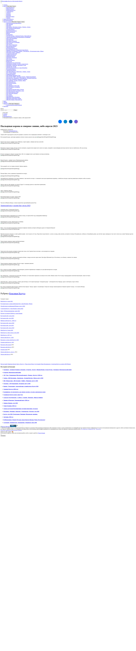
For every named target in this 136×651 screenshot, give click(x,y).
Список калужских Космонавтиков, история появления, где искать (20, 408)
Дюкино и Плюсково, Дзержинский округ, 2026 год (16, 400)
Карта (4, 101)
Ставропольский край (11, 53)
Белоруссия (9, 61)
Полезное (8, 15)
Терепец (8, 17)
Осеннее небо (4, 349)
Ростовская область (11, 69)
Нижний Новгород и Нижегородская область (17, 50)
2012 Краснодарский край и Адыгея (15, 89)
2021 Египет (9, 43)
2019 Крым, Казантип (11, 57)
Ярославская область (11, 46)
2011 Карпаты (9, 95)
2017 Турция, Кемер (11, 73)
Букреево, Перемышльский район (12, 372)
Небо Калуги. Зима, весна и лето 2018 (10, 332)
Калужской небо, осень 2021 (7, 315)
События (8, 12)
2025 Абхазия (9, 24)
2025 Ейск (8, 25)
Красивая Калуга (10, 7)
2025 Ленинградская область (13, 28)
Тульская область (10, 29)
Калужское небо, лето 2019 (7, 325)
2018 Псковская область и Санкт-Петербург (16, 67)
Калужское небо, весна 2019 (7, 327)
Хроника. (8, 14)
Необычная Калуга (10, 10)
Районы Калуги (10, 9)
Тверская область (10, 47)
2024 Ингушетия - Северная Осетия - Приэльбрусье (18, 36)
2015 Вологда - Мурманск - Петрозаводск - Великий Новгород (21, 78)
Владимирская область (11, 48)
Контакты (5, 106)
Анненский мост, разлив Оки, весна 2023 (15, 205)
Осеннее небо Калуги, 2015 (7, 342)
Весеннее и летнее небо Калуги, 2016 (10, 340)
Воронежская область (11, 30)
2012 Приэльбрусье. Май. (12, 92)
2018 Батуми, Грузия (11, 66)
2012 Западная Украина (12, 93)
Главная (5, 4)
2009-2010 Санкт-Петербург (13, 97)
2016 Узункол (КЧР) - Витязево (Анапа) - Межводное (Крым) (21, 76)
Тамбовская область (11, 55)
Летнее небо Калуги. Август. (8, 352)
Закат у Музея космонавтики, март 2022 (10, 311)
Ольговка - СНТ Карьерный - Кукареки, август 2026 (16, 383)
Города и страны (7, 21)
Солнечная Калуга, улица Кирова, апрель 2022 (12, 308)
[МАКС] (76, 121)
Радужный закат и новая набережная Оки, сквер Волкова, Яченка (16, 303)
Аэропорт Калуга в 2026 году (10, 389)
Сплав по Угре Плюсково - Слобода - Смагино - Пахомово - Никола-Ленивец (23, 397)
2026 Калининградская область (13, 23)
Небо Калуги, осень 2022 (7, 301)
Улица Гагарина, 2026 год (9, 405)
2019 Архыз (9, 58)
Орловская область (10, 74)
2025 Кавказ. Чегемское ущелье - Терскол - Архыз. (18, 27)
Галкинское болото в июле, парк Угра (13, 394)
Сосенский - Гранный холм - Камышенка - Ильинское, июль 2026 (20, 422)
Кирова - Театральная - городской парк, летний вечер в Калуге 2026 (20, 386)
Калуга (5, 6)
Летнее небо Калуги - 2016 (7, 337)
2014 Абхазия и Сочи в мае (12, 85)
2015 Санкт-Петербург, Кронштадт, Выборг (16, 79)
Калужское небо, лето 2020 (7, 318)
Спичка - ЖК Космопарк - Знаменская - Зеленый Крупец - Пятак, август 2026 (23, 378)
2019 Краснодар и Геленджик (13, 62)
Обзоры (5, 102)
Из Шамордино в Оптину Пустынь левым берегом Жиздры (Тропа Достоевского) (24, 419)
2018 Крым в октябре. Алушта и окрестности (17, 64)
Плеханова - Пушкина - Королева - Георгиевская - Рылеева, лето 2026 (21, 411)
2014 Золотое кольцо (11, 83)
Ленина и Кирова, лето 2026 (10, 403)
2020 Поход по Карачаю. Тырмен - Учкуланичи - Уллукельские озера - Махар (24, 51)
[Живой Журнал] (70, 121)
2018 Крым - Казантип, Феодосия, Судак (16, 65)
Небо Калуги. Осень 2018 (7, 330)
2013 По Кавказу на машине (13, 87)
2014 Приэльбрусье (11, 81)
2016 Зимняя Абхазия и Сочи (13, 75)
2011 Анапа (9, 94)
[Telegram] (65, 121)
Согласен (3, 435)
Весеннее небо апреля (6, 344)
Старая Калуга (9, 11)
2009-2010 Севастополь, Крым (13, 98)
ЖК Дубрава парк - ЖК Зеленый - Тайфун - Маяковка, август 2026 (20, 380)
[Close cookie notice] (1, 434)
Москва (8, 33)
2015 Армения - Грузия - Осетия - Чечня (16, 80)
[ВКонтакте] (60, 121)
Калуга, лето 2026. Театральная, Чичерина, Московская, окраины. (20, 414)
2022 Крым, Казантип (11, 41)
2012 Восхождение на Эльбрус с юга (15, 90)
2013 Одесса (9, 88)
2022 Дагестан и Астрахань (12, 42)
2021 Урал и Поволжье (11, 44)
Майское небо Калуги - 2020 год (8, 320)
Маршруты (6, 103)
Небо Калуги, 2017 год (6, 335)
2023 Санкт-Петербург (11, 38)
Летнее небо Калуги (5, 354)
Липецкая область (10, 56)
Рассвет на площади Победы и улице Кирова (11, 313)
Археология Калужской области (14, 105)
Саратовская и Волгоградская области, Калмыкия (18, 37)
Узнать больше (41, 433)
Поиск (2, 108)
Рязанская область (10, 32)
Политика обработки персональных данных (11, 430)
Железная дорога (10, 16)
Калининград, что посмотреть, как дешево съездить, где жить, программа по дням (24, 392)
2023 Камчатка (9, 39)
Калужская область (8, 20)
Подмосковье (9, 34)
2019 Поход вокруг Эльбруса (13, 52)
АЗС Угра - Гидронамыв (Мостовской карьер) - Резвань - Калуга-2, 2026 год (22, 375)
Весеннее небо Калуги (6, 347)
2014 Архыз (9, 84)
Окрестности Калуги (8, 19)
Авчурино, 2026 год (8, 417)
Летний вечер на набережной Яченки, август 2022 (13, 306)
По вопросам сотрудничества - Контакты (91, 429)
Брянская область (10, 60)
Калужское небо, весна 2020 (7, 323)
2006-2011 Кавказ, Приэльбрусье (14, 99)
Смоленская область (11, 70)
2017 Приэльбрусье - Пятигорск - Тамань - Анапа (18, 71)
